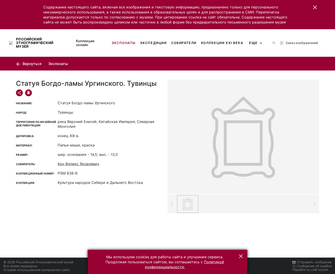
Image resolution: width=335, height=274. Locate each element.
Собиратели (183, 43)
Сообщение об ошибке (314, 266)
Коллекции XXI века (222, 43)
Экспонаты (124, 43)
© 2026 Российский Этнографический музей (38, 262)
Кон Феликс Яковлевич (78, 164)
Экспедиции (153, 43)
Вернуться (31, 63)
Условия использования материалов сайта (36, 270)
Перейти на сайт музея (310, 269)
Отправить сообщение (314, 262)
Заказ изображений (302, 43)
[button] (315, 7)
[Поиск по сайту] (273, 43)
